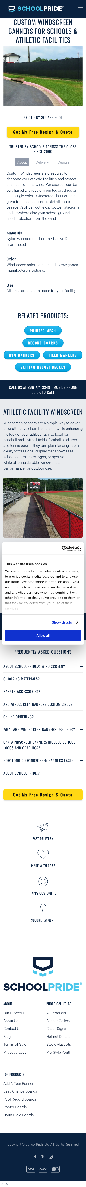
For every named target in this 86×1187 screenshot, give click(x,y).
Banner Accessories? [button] (21, 691)
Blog (7, 1036)
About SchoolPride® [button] (21, 773)
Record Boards (43, 342)
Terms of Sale (14, 1044)
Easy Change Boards (20, 1091)
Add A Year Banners (19, 1083)
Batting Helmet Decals (43, 367)
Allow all (43, 635)
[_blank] (35, 1156)
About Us (10, 1021)
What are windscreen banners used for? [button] (39, 729)
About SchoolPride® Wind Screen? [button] (34, 666)
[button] (80, 9)
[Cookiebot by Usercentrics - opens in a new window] (62, 548)
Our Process (13, 1013)
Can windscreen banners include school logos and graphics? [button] (39, 744)
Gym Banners (21, 355)
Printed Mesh (43, 330)
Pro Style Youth (58, 1052)
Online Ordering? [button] (18, 716)
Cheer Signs (56, 1028)
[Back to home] (33, 9)
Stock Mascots (58, 1044)
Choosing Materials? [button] (21, 679)
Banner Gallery (58, 1021)
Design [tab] (63, 162)
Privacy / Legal (15, 1052)
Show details (62, 622)
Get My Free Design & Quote (43, 132)
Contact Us (12, 1028)
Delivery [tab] (42, 162)
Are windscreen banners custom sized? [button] (38, 704)
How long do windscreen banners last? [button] (38, 760)
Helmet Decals (58, 1036)
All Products (56, 1013)
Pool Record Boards (19, 1099)
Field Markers (63, 355)
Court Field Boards (18, 1115)
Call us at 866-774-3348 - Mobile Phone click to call (43, 389)
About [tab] (22, 162)
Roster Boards (15, 1107)
